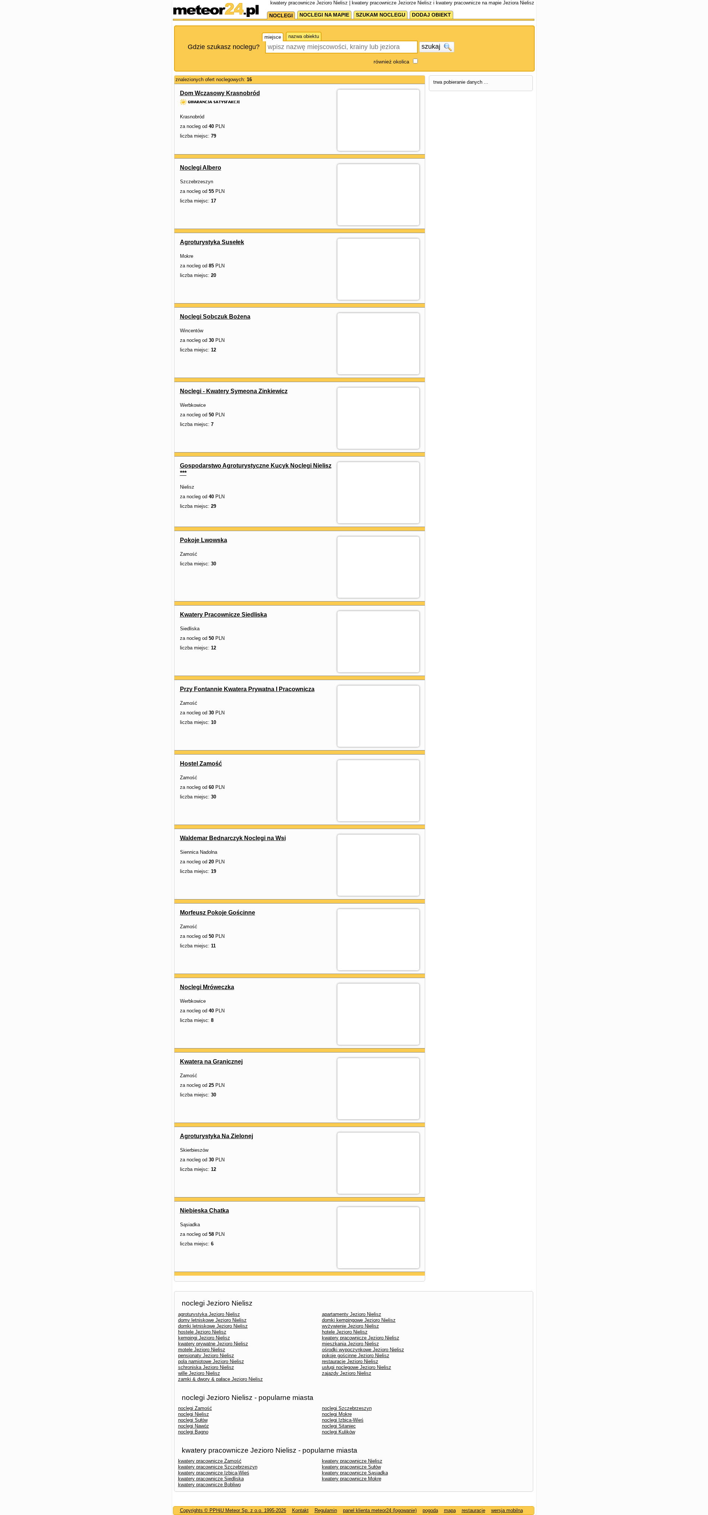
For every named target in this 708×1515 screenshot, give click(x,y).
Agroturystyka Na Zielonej (216, 1136)
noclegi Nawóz (193, 1426)
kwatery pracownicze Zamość (210, 1461)
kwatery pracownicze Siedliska (211, 1478)
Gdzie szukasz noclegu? (224, 47)
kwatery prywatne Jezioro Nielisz (213, 1343)
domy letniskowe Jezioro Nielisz (212, 1320)
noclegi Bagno (193, 1432)
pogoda (430, 1510)
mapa (450, 1510)
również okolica (391, 62)
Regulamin (326, 1510)
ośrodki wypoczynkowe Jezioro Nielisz (363, 1349)
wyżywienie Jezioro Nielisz (350, 1326)
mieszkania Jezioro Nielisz (350, 1343)
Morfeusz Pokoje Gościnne (217, 912)
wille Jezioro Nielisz (199, 1373)
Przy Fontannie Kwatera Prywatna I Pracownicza (247, 689)
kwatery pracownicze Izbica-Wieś (213, 1473)
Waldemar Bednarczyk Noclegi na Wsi (233, 838)
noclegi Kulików (338, 1432)
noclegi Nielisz (193, 1414)
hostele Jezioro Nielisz (202, 1332)
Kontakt (300, 1510)
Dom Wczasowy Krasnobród (220, 93)
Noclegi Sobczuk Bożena (215, 316)
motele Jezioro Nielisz (201, 1349)
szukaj (431, 46)
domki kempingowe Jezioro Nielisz (359, 1320)
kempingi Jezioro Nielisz (204, 1338)
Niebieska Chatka (204, 1210)
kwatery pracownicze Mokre (351, 1478)
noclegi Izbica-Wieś (343, 1420)
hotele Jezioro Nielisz (345, 1332)
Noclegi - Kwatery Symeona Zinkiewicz (234, 391)
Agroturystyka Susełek (212, 242)
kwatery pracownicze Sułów (351, 1467)
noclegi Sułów (193, 1420)
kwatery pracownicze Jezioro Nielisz (360, 1338)
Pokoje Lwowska (203, 540)
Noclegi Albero (200, 167)
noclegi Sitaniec (339, 1426)
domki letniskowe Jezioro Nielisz (213, 1326)
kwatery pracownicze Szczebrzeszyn (217, 1467)
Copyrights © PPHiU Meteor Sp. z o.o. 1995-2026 (233, 1510)
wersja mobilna (507, 1510)
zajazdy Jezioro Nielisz (346, 1373)
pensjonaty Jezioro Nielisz (206, 1355)
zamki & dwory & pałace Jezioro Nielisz (220, 1379)
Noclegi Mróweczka (207, 987)
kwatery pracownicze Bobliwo (209, 1484)
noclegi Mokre (337, 1414)
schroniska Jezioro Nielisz (206, 1367)
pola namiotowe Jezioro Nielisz (211, 1361)
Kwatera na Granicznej (211, 1061)
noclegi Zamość (195, 1408)
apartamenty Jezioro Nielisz (351, 1314)
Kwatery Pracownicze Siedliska (223, 614)
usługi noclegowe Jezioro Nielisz (356, 1367)
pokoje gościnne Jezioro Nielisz (355, 1355)
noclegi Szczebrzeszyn (347, 1408)
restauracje (473, 1510)
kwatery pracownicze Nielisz (352, 1461)
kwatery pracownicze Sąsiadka (355, 1473)
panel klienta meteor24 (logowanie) (380, 1510)
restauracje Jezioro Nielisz (350, 1361)
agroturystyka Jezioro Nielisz (209, 1314)
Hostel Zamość (201, 763)
